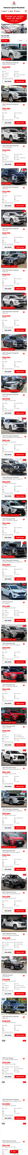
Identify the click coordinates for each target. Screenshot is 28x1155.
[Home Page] (14, 3)
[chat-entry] (24, 1149)
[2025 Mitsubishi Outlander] (14, 176)
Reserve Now (20, 81)
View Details (8, 81)
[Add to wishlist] (24, 63)
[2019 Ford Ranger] (14, 1047)
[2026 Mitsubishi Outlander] (14, 1089)
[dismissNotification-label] (25, 1141)
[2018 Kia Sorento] (14, 964)
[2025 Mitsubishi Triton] (14, 757)
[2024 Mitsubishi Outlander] (14, 52)
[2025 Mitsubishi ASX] (14, 508)
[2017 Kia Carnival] (14, 591)
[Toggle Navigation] (26, 11)
